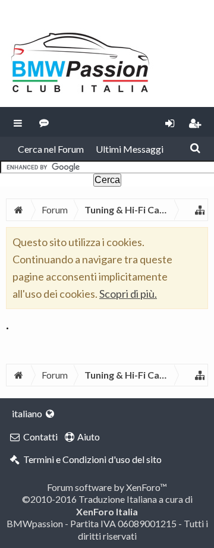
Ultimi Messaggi (129, 149)
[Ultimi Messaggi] (44, 122)
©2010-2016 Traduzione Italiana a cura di (107, 504)
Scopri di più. (128, 293)
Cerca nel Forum (51, 149)
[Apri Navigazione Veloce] (199, 210)
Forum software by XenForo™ (107, 487)
